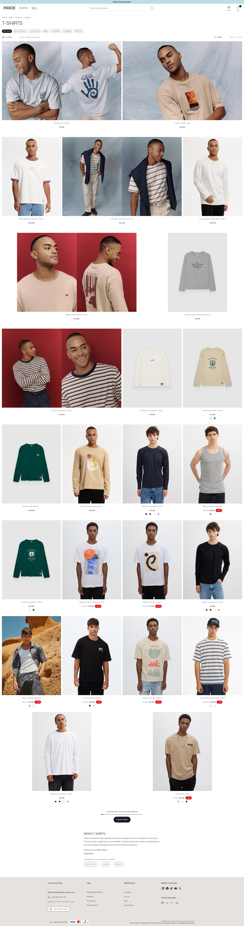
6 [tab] (192, 426)
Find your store (60, 909)
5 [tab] (9, 139)
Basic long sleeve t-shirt (152, 506)
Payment (90, 896)
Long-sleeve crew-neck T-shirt (212, 219)
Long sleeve (34, 31)
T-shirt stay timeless (92, 698)
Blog (125, 901)
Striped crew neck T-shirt (122, 219)
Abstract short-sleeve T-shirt (92, 602)
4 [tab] (8, 139)
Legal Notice (182, 923)
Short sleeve (20, 31)
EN (177, 903)
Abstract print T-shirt (152, 602)
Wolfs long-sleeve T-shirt (77, 315)
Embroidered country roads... (31, 219)
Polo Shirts (91, 864)
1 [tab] (4, 139)
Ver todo (7, 31)
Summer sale (128, 905)
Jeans (105, 864)
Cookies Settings (156, 923)
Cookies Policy (145, 923)
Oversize (67, 31)
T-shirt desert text (182, 123)
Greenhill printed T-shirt (212, 410)
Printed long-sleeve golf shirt (197, 315)
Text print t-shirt (182, 794)
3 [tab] (7, 139)
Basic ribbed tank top (212, 506)
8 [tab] (13, 618)
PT (172, 903)
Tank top (78, 31)
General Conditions (170, 923)
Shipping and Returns (95, 892)
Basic (45, 31)
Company (127, 892)
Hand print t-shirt (61, 123)
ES (167, 903)
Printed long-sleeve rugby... (152, 410)
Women (23, 8)
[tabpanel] (61, 80)
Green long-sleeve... (31, 506)
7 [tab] (193, 426)
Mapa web (191, 923)
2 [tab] (5, 139)
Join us (126, 896)
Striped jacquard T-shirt (61, 410)
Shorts (119, 864)
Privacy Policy (134, 923)
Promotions (91, 901)
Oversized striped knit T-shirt (212, 698)
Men (34, 8)
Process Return (92, 905)
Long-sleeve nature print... (91, 506)
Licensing (56, 31)
